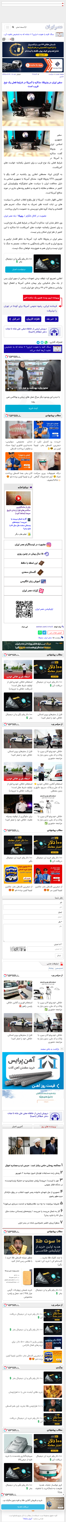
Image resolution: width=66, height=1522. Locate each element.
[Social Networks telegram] (38, 342)
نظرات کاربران (33, 319)
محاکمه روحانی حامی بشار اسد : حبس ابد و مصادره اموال (33, 1165)
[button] (10, 39)
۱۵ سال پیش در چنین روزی (30, 554)
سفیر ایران (48, 637)
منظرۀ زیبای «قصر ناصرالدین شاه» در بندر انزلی (38, 1223)
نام (61, 902)
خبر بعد (50, 319)
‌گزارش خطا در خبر (56, 633)
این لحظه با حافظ (29, 563)
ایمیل (60, 912)
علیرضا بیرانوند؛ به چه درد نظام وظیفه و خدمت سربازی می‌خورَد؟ (31, 1203)
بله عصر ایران (10, 216)
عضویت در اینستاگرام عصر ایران (30, 545)
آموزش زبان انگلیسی (30, 581)
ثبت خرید (33, 408)
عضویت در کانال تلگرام (36, 216)
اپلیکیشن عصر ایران (44, 609)
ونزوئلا (40, 637)
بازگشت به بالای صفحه (50, 1049)
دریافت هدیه (23, 1507)
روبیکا (20, 216)
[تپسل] (6, 356)
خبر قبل (16, 319)
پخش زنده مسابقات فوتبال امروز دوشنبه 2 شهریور (37, 1173)
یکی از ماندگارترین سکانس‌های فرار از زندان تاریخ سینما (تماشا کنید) (18, 510)
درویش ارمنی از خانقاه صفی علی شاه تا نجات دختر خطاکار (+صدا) (26, 330)
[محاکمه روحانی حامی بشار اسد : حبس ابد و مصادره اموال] (33, 1145)
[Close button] (63, 1494)
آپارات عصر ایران (30, 591)
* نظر (60, 922)
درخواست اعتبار (18, 269)
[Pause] (8, 389)
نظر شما (59, 898)
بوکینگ (51, 968)
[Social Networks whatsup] (46, 342)
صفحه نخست (59, 74)
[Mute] (12, 389)
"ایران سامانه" (27, 1518)
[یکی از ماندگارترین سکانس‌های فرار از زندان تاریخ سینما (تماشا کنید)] (18, 498)
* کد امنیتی (58, 944)
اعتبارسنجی (59, 968)
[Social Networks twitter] (42, 342)
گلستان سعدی (29, 572)
